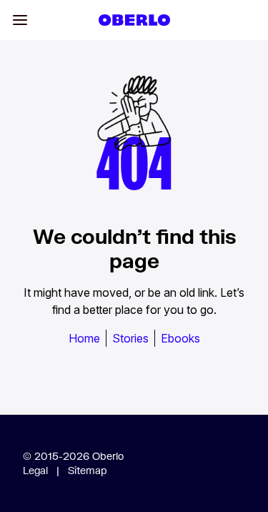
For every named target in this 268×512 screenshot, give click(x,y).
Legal (35, 470)
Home (84, 338)
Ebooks (180, 338)
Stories (130, 338)
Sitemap (87, 470)
